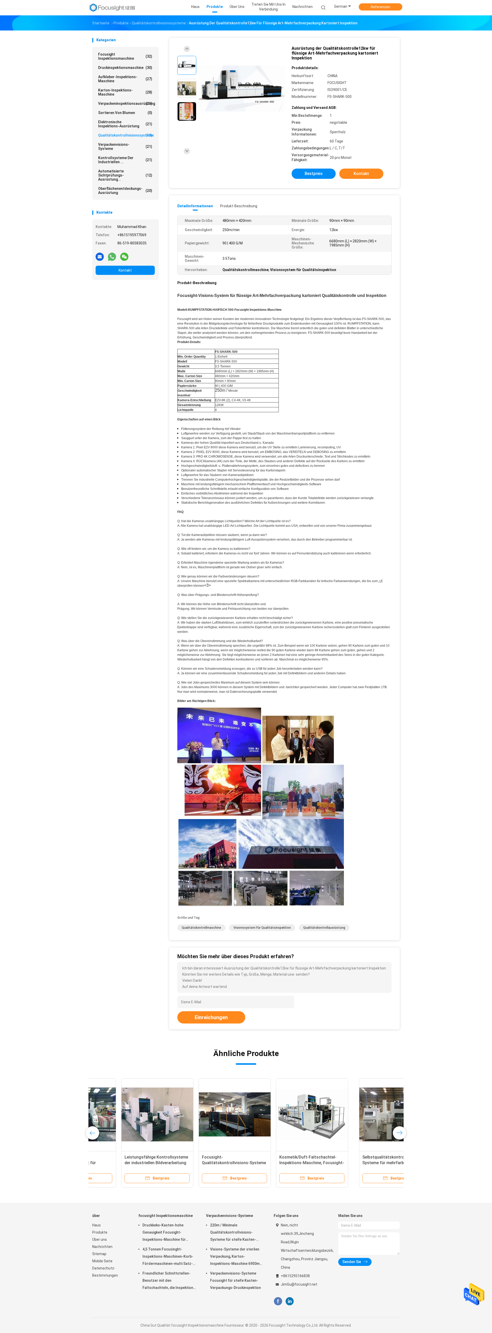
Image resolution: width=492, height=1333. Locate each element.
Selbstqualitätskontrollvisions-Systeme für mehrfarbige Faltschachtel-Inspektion (125, 1163)
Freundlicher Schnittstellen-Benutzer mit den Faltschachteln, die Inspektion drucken (167, 1281)
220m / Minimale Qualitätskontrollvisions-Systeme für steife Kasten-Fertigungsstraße (233, 1233)
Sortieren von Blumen (125, 113)
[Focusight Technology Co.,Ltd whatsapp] (112, 256)
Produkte (99, 1232)
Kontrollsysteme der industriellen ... (125, 160)
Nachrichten (102, 1247)
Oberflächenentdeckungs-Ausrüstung (125, 191)
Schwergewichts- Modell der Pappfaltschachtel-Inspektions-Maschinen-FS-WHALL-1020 (280, 1163)
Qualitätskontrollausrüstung (324, 927)
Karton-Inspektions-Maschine (125, 92)
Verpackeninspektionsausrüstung (126, 103)
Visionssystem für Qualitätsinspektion (262, 927)
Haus (96, 1225)
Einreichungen (211, 1017)
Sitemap (99, 1254)
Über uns (99, 1239)
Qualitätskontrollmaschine (201, 927)
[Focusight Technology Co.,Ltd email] (100, 256)
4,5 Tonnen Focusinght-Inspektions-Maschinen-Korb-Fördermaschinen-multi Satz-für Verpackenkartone (167, 1257)
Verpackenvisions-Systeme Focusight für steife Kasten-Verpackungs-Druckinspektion (235, 1280)
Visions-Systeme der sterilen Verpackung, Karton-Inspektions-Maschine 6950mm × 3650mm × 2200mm (236, 1257)
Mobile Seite (102, 1261)
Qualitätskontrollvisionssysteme (126, 135)
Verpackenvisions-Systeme (125, 146)
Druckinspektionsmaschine (125, 68)
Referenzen (380, 7)
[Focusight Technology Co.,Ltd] (112, 8)
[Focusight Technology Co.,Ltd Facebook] (278, 1301)
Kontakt (125, 270)
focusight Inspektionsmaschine (125, 56)
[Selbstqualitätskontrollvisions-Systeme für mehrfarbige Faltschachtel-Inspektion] (128, 1114)
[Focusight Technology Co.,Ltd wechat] (124, 256)
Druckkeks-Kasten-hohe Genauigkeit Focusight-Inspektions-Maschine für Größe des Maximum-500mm (166, 1233)
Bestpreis (314, 173)
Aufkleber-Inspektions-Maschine (125, 79)
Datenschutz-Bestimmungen (105, 1271)
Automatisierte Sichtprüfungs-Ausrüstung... (125, 175)
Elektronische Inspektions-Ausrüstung (125, 124)
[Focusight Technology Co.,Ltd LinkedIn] (289, 1301)
